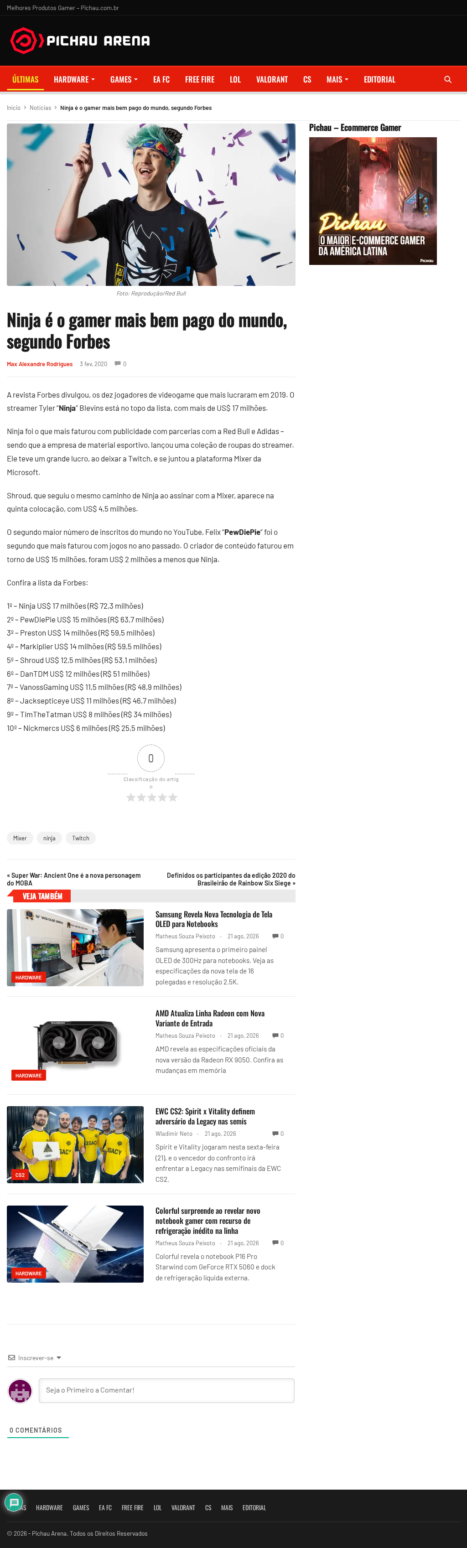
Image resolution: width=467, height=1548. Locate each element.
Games (120, 79)
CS (307, 79)
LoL (235, 79)
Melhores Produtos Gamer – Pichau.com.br (63, 7)
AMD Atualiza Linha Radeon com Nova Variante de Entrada (210, 1018)
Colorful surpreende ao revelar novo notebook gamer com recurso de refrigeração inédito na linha (208, 1220)
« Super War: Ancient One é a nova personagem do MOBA (74, 879)
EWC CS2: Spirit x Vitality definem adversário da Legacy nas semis (205, 1116)
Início (14, 107)
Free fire (199, 79)
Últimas (25, 79)
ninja (49, 838)
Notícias (40, 107)
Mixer (20, 838)
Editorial (379, 79)
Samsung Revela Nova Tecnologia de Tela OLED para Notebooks (214, 919)
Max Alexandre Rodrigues (40, 364)
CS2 (20, 1175)
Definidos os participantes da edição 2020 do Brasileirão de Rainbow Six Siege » (231, 879)
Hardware (71, 79)
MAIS (334, 79)
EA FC (161, 79)
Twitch (80, 838)
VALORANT (272, 79)
